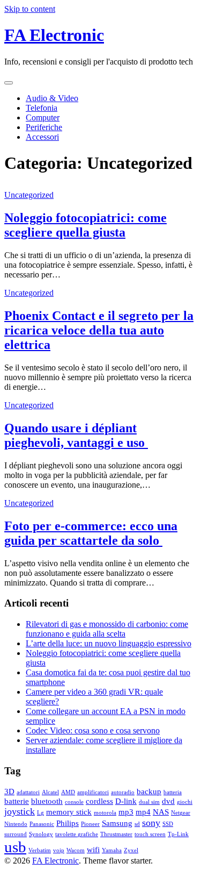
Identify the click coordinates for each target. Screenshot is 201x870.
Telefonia (41, 107)
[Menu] (8, 82)
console (74, 802)
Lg (40, 813)
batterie (16, 800)
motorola (105, 813)
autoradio (123, 792)
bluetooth (47, 800)
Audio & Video (52, 98)
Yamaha (112, 850)
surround (15, 834)
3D (9, 791)
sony (151, 822)
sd (137, 824)
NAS (161, 811)
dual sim (149, 802)
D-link (126, 800)
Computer (42, 117)
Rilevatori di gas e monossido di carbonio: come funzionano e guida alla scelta (107, 628)
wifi (93, 849)
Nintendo (15, 824)
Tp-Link (178, 834)
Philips (67, 823)
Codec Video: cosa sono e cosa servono (93, 730)
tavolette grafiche (76, 834)
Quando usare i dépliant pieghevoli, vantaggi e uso (76, 435)
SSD (167, 824)
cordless (99, 800)
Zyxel (131, 850)
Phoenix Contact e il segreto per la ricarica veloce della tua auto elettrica (98, 330)
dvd (168, 800)
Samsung (117, 823)
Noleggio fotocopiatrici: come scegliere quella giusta (85, 225)
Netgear (180, 813)
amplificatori (93, 792)
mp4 (143, 811)
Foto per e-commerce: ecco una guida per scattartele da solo (90, 533)
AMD (68, 792)
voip (58, 850)
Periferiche (44, 127)
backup (149, 791)
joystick (19, 811)
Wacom (75, 850)
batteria (172, 792)
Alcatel (50, 792)
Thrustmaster (116, 834)
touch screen (150, 834)
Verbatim (39, 850)
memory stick (69, 811)
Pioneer (90, 824)
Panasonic (41, 824)
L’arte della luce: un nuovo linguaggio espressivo (108, 643)
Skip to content (29, 8)
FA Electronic (54, 35)
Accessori (42, 136)
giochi (184, 802)
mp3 (125, 811)
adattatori (28, 792)
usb (15, 846)
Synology (41, 834)
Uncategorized (29, 194)
